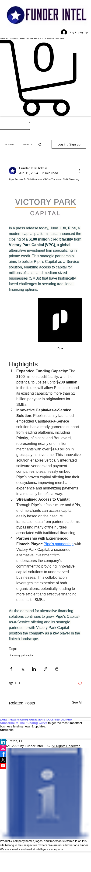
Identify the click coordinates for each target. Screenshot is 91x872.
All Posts (9, 144)
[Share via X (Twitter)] (22, 669)
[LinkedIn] (45, 742)
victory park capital (23, 655)
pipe (11, 655)
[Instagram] (45, 748)
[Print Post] (57, 669)
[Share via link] (45, 669)
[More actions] (79, 170)
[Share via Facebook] (11, 669)
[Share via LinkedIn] (34, 669)
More (26, 144)
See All (77, 702)
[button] (3, 38)
